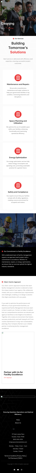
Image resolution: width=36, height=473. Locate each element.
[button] (26, 3)
